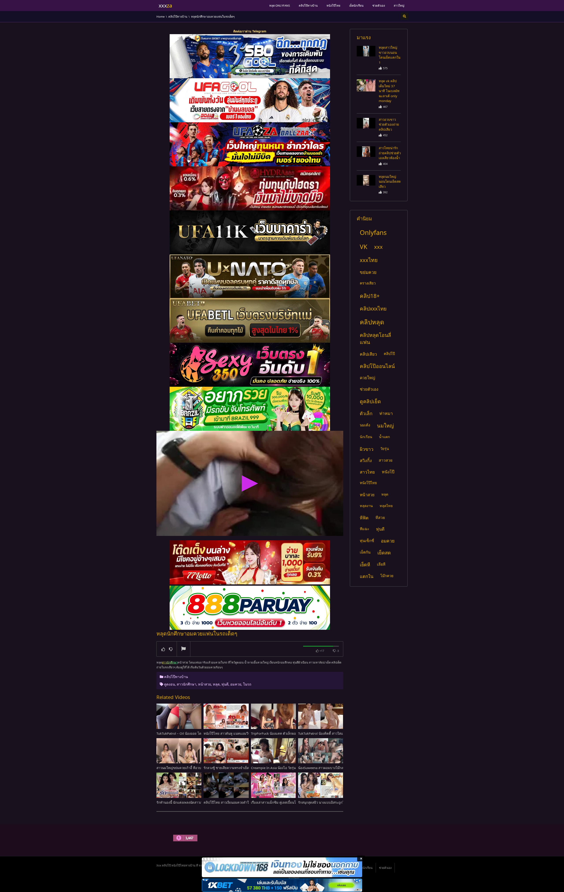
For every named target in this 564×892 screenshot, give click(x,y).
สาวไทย (367, 472)
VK (363, 246)
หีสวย (380, 517)
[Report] (183, 649)
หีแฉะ (364, 528)
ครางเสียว (368, 283)
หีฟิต (364, 518)
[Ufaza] (250, 144)
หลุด (216, 684)
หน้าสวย (204, 684)
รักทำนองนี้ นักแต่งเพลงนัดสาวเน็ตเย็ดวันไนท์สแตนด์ (194, 802)
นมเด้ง (365, 424)
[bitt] (250, 365)
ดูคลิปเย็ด (370, 401)
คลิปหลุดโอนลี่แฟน (375, 339)
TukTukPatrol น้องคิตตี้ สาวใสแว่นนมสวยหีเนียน (332, 733)
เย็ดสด (384, 552)
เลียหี (381, 564)
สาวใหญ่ (399, 5)
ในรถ (247, 684)
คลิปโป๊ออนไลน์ (377, 366)
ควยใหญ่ (367, 377)
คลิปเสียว (368, 354)
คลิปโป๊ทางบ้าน (308, 5)
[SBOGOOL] (250, 56)
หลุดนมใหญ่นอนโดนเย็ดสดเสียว (390, 181)
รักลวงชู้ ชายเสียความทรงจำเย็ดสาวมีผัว (232, 768)
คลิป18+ (370, 295)
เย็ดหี (365, 564)
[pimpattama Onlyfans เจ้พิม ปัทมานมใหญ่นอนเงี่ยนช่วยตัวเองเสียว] (366, 51)
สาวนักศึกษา (186, 684)
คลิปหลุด (372, 322)
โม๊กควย (386, 575)
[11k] (250, 232)
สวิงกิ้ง (366, 460)
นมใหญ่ (385, 425)
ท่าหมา (386, 413)
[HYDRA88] (250, 188)
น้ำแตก (384, 436)
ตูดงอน (169, 684)
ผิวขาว (366, 449)
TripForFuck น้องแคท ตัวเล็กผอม (274, 733)
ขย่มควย (368, 272)
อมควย (235, 684)
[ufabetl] (250, 321)
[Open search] (404, 16)
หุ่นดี (224, 684)
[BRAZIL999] (250, 409)
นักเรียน (366, 436)
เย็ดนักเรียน (356, 5)
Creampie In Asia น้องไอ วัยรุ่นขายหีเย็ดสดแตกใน (287, 768)
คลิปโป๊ (389, 353)
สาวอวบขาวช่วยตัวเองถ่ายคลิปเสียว (389, 124)
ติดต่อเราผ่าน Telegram (249, 31)
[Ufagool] (250, 100)
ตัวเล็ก (366, 413)
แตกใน (366, 576)
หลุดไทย (386, 505)
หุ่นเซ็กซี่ (367, 540)
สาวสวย (385, 460)
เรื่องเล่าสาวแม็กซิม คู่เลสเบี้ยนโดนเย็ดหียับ (281, 802)
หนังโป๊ (388, 472)
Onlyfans (373, 232)
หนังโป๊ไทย (333, 5)
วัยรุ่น (384, 448)
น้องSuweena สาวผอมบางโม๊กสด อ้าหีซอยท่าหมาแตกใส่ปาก (341, 768)
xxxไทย (369, 260)
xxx (378, 246)
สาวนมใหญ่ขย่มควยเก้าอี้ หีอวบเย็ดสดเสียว (186, 768)
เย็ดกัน (365, 552)
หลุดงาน (366, 505)
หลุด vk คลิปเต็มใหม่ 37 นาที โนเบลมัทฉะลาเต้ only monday (389, 91)
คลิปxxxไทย (373, 308)
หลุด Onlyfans (279, 5)
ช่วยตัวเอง (378, 5)
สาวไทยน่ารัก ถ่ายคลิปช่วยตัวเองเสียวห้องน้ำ (390, 153)
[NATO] (250, 277)
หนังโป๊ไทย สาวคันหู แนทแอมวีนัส (228, 733)
